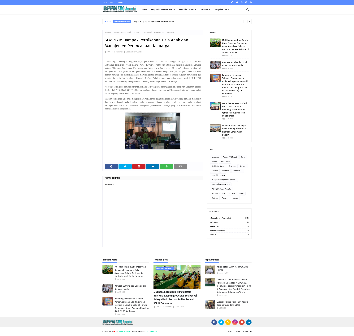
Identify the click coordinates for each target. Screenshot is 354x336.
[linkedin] (249, 322)
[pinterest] (246, 2)
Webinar (215, 198)
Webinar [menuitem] (204, 9)
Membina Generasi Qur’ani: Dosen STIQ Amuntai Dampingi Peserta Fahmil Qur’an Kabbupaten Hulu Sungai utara (234, 109)
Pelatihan (225, 171)
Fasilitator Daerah (218, 166)
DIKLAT (214, 162)
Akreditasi (215, 157)
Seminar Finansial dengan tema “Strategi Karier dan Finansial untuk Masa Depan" (234, 130)
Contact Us (247, 331)
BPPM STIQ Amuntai (114, 52)
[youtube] (242, 322)
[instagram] (241, 2)
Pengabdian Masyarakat (221, 184)
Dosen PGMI (225, 162)
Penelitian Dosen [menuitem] (186, 9)
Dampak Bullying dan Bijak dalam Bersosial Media (153, 21)
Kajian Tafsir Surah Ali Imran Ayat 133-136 (232, 268)
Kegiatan (243, 166)
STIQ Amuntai (151, 331)
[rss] (228, 322)
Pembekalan (237, 171)
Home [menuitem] (144, 9)
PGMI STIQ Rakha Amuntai (221, 189)
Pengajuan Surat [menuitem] (222, 9)
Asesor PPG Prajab (230, 157)
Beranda (108, 32)
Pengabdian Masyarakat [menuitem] (162, 9)
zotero (235, 198)
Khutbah (215, 171)
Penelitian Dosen (218, 175)
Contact (120, 2)
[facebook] (232, 2)
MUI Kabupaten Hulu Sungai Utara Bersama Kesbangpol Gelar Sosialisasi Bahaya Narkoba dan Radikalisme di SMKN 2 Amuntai (235, 46)
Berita (243, 157)
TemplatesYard (124, 331)
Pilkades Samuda (218, 194)
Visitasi (241, 194)
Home (104, 2)
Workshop (225, 198)
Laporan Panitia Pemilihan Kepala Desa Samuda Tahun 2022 (232, 303)
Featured (232, 166)
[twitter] (237, 2)
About (112, 2)
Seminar (232, 194)
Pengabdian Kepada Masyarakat (224, 180)
